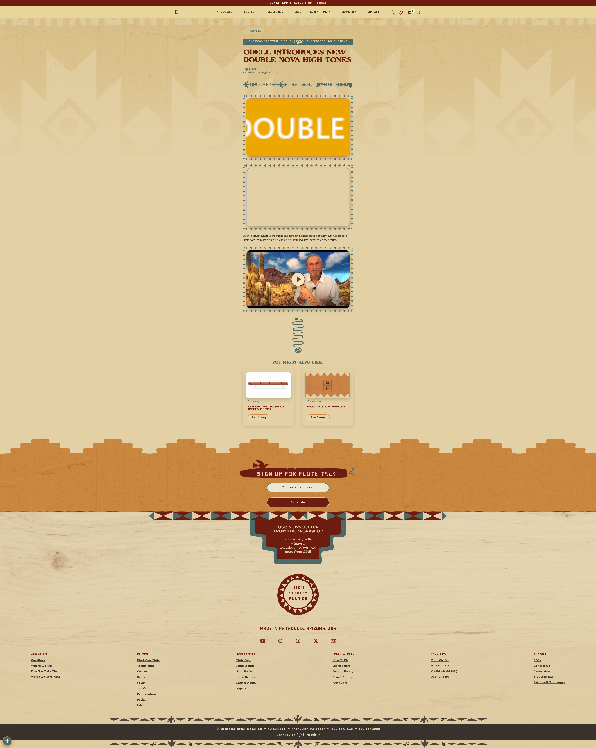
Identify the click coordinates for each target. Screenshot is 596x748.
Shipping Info (544, 676)
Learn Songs (341, 666)
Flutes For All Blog (444, 671)
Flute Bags (243, 660)
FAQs (537, 660)
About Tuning (342, 677)
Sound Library (342, 671)
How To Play (341, 660)
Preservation (146, 694)
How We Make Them (45, 671)
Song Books (244, 671)
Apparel (242, 688)
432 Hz (141, 688)
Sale (139, 705)
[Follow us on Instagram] (280, 641)
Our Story (38, 660)
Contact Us (542, 666)
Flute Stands (245, 666)
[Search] (393, 12)
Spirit (141, 682)
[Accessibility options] (7, 741)
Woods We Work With (45, 677)
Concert (143, 671)
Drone (141, 677)
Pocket (142, 699)
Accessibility (542, 671)
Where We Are (41, 666)
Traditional (145, 666)
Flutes (142, 654)
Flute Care (340, 682)
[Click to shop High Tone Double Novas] (298, 127)
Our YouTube (440, 676)
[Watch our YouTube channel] (262, 641)
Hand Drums (245, 677)
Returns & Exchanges (549, 682)
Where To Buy (440, 665)
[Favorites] (400, 12)
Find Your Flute (148, 660)
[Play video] (298, 279)
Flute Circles (440, 660)
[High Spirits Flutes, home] (187, 11)
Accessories (245, 654)
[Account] (418, 12)
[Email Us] (333, 641)
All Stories (256, 31)
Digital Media (246, 682)
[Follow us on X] (315, 641)
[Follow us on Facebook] (298, 641)
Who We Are (39, 654)
